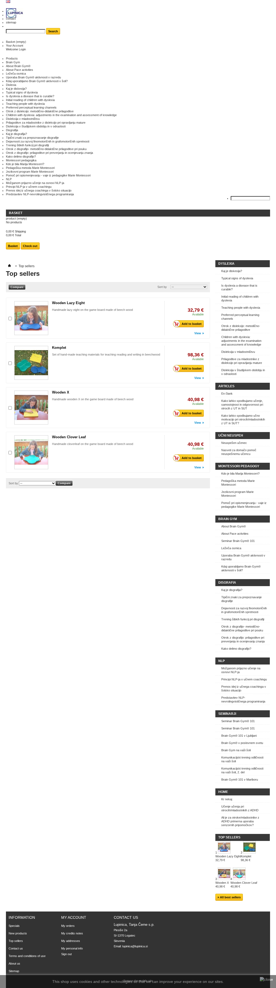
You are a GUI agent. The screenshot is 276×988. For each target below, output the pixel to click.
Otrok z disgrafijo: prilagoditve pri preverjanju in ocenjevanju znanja (49, 152)
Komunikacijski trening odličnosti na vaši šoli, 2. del (242, 770)
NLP (9, 179)
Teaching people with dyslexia (25, 103)
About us (14, 963)
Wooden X (60, 392)
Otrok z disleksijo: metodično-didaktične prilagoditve (40, 111)
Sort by (162, 286)
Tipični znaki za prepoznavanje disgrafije (32, 137)
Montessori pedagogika (21, 160)
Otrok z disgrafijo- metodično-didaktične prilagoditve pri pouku (46, 149)
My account (73, 917)
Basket (16, 41)
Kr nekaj (226, 799)
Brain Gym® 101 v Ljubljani (239, 735)
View (197, 333)
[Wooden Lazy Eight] (31, 318)
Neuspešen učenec (234, 442)
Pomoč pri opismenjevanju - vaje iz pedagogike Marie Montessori (48, 175)
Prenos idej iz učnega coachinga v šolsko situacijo (38, 190)
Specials (14, 925)
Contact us (16, 948)
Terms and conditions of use (27, 956)
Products (12, 58)
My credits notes (72, 933)
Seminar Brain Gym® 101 (238, 540)
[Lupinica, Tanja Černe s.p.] (14, 13)
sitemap (11, 22)
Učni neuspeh (230, 435)
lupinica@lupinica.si (135, 946)
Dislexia (11, 84)
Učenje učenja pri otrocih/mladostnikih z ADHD (239, 808)
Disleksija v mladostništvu (23, 118)
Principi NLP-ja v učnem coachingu (28, 186)
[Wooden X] (31, 408)
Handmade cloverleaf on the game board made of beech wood (92, 444)
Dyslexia (226, 264)
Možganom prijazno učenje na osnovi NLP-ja (35, 183)
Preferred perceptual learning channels (31, 107)
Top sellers (229, 837)
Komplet (59, 348)
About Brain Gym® (18, 66)
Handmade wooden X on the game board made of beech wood (92, 399)
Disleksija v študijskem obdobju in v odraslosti (35, 126)
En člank (227, 393)
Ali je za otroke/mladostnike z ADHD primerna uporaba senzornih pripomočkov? (240, 821)
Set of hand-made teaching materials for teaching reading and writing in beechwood (106, 354)
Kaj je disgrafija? (16, 133)
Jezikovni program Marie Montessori (30, 171)
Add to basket (192, 323)
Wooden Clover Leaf (69, 437)
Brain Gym (13, 62)
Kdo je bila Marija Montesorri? (25, 164)
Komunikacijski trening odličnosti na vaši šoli (242, 759)
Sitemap (14, 971)
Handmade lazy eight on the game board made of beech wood (92, 309)
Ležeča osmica (16, 73)
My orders (68, 925)
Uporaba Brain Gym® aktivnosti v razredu (33, 77)
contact (11, 18)
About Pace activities (19, 69)
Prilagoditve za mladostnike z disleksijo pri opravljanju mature (45, 122)
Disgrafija (12, 130)
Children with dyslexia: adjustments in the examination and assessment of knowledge (61, 115)
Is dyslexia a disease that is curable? (30, 96)
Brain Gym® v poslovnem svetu (242, 743)
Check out (30, 246)
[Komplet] (31, 363)
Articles (226, 386)
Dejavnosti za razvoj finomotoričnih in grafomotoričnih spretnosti (47, 141)
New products (18, 933)
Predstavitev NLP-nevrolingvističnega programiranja (40, 194)
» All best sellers (229, 897)
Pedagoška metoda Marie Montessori (30, 167)
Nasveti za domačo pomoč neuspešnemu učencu (238, 451)
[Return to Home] (9, 266)
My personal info (72, 948)
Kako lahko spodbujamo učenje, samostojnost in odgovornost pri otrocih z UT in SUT (242, 404)
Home (223, 792)
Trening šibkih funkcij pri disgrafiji (27, 145)
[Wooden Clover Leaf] (31, 452)
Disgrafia (227, 583)
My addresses (70, 940)
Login (22, 49)
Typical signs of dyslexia (22, 92)
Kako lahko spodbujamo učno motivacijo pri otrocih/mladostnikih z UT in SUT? (243, 419)
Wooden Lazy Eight (68, 303)
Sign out (66, 954)
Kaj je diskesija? (16, 88)
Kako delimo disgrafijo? (21, 156)
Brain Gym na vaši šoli (236, 750)
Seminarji (227, 714)
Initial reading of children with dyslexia (30, 100)
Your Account (14, 45)
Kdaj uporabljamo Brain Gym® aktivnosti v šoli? (37, 81)
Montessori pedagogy (238, 466)
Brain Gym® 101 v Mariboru (239, 779)
